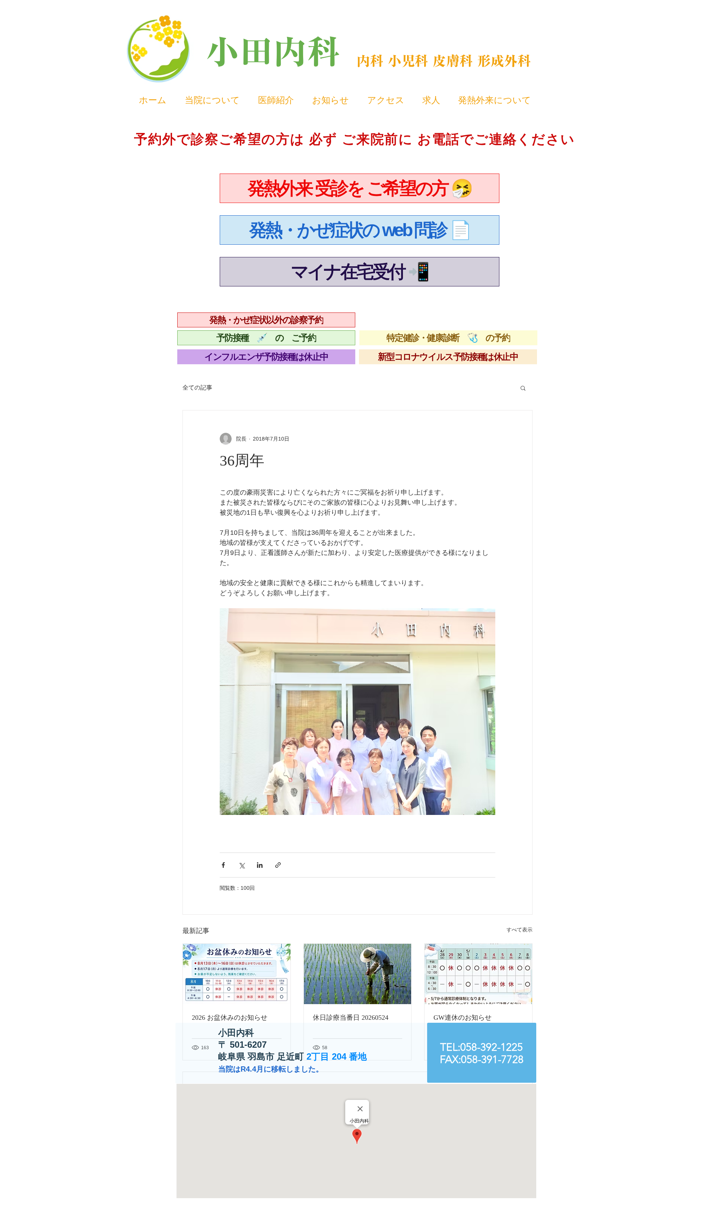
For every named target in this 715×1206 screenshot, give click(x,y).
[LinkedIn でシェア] (259, 865)
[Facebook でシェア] (223, 865)
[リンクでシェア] (278, 865)
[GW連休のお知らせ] (478, 974)
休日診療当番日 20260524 (350, 1017)
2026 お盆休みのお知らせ (229, 1017)
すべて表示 (519, 930)
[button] (523, 388)
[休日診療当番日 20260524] (357, 974)
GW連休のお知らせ (462, 1017)
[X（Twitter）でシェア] (241, 865)
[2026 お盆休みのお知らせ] (236, 974)
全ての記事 (197, 387)
